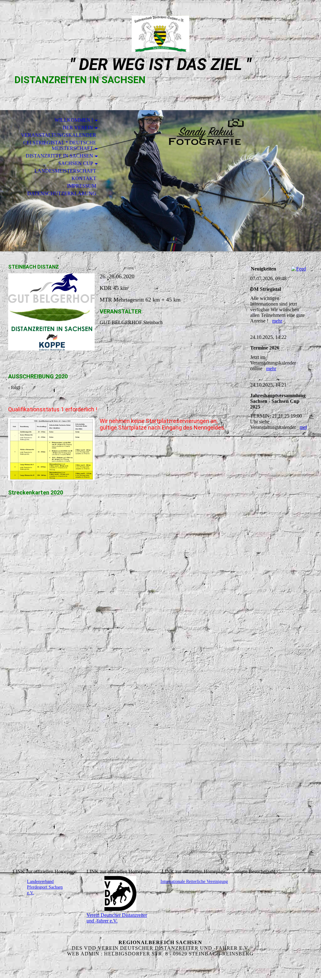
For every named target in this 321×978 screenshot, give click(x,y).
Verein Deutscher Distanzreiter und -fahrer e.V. (117, 917)
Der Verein (78, 127)
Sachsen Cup (75, 163)
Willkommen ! (74, 120)
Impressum (81, 186)
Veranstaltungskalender (58, 135)
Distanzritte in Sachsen (59, 155)
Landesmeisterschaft (65, 171)
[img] (160, 34)
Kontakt (83, 178)
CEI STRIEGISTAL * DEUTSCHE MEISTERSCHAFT (59, 145)
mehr (277, 320)
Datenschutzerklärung (61, 193)
